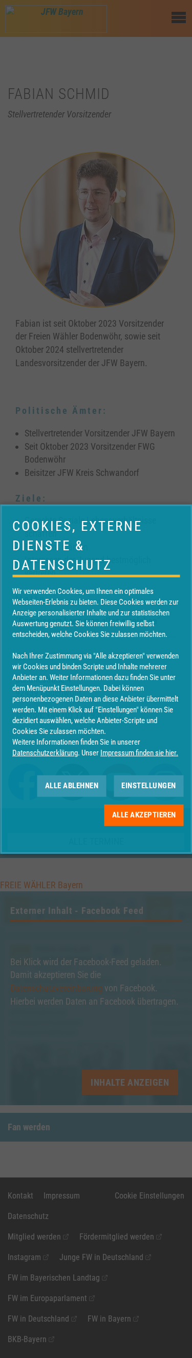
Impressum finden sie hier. (139, 752)
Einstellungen (148, 785)
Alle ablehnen (72, 785)
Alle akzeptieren (144, 815)
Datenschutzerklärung (45, 752)
